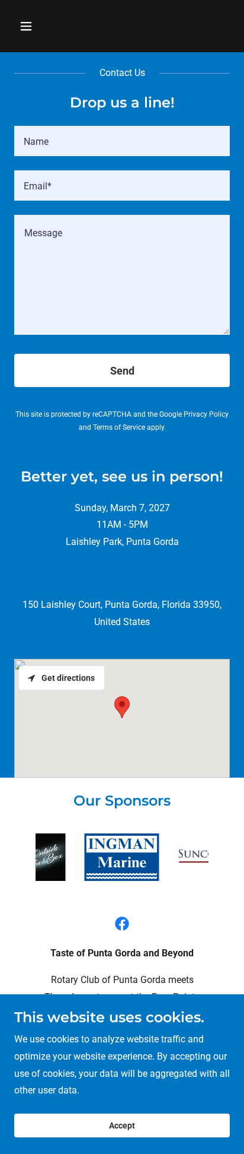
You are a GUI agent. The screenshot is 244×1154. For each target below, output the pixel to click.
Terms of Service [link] (119, 427)
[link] (122, 924)
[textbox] (122, 141)
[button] (38, 26)
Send (122, 370)
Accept (122, 1125)
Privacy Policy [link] (206, 414)
